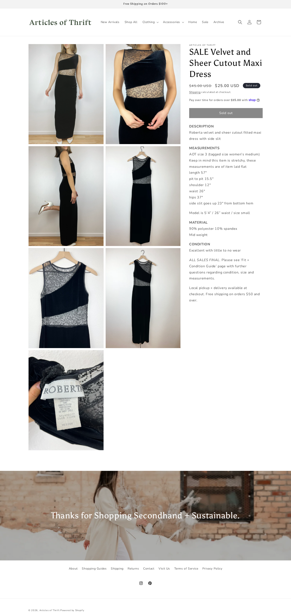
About (73, 569)
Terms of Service (186, 569)
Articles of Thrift (49, 610)
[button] (150, 22)
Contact (148, 569)
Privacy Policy (212, 569)
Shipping (195, 92)
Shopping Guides (94, 569)
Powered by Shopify (72, 610)
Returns (133, 569)
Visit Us (164, 569)
